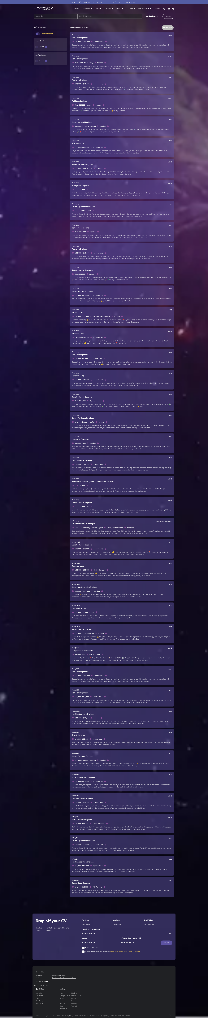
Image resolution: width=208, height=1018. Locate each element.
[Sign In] (173, 8)
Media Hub (39, 1003)
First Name (85, 920)
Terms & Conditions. (135, 951)
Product (74, 1003)
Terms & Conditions (80, 1015)
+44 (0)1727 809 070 (59, 975)
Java (61, 1006)
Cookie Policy (114, 951)
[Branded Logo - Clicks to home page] (43, 9)
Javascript (63, 1009)
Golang (62, 1003)
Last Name (116, 920)
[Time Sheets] (164, 8)
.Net (61, 993)
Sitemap (127, 1015)
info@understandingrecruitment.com (64, 978)
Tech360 (42, 47)
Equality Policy (104, 1015)
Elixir (61, 1001)
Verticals (108, 9)
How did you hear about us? (91, 929)
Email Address (148, 920)
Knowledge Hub (143, 9)
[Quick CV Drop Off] (169, 8)
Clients (97, 9)
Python (73, 998)
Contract (42, 61)
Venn (171, 1015)
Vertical (84, 938)
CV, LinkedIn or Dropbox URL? (131, 938)
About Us (130, 9)
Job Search (75, 9)
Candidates (86, 9)
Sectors (119, 9)
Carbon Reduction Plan (117, 1015)
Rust (73, 1001)
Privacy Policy (123, 951)
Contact (157, 9)
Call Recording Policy (93, 1015)
